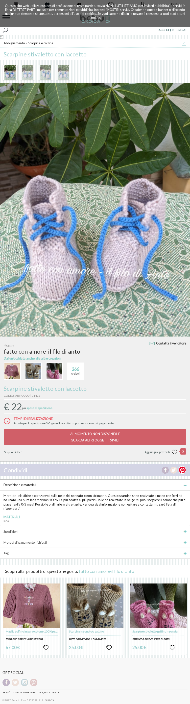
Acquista (44, 692)
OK (108, 22)
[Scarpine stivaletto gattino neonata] (158, 605)
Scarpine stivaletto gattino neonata (155, 631)
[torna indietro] (184, 43)
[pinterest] (33, 685)
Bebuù (6, 692)
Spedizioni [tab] (10, 532)
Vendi (55, 692)
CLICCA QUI (91, 22)
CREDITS (49, 700)
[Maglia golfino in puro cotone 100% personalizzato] (31, 605)
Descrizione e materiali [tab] (19, 485)
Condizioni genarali (25, 692)
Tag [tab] (6, 553)
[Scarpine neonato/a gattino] (95, 605)
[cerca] (5, 30)
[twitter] (15, 685)
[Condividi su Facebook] (165, 470)
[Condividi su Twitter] (173, 470)
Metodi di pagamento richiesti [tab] (25, 542)
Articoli (75, 370)
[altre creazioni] (12, 371)
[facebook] (6, 685)
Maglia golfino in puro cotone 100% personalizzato (39, 631)
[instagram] (24, 685)
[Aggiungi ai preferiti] (174, 452)
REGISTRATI (180, 30)
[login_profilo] (46, 648)
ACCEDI (164, 30)
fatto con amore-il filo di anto (106, 571)
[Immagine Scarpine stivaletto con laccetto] (9, 72)
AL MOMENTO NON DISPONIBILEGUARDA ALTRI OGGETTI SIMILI (95, 437)
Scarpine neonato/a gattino (86, 631)
